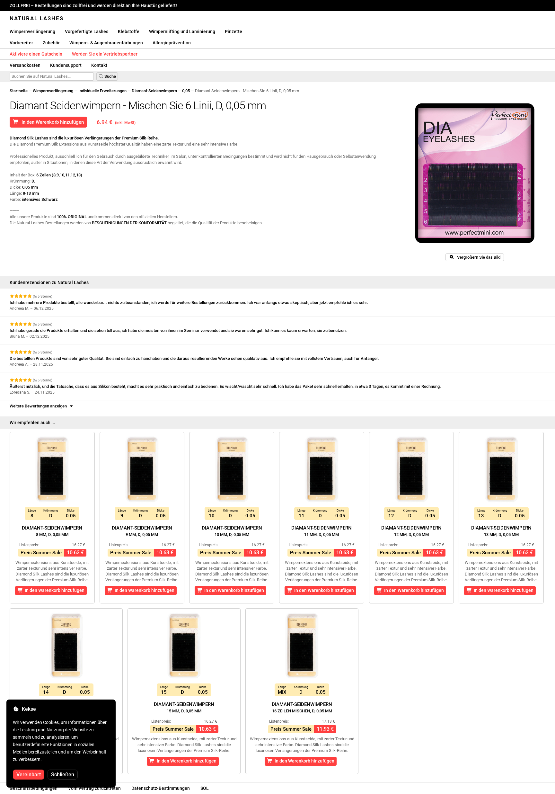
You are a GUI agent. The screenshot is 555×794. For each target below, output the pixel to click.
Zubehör (51, 42)
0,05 (186, 90)
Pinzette (233, 31)
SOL (204, 788)
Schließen (62, 775)
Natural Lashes (37, 18)
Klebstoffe (128, 31)
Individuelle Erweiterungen (102, 90)
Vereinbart (28, 775)
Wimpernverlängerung (32, 31)
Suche (109, 76)
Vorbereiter (21, 42)
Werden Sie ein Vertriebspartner (104, 54)
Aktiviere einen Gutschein (36, 54)
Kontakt (99, 65)
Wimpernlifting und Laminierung (182, 31)
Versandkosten (25, 65)
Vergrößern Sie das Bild (477, 257)
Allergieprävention (172, 42)
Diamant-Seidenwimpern (154, 90)
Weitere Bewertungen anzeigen (39, 406)
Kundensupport (66, 65)
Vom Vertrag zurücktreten (94, 788)
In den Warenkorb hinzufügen (51, 122)
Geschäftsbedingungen (33, 788)
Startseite (19, 90)
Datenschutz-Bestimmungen (160, 788)
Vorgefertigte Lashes (86, 31)
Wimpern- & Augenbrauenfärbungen (106, 42)
